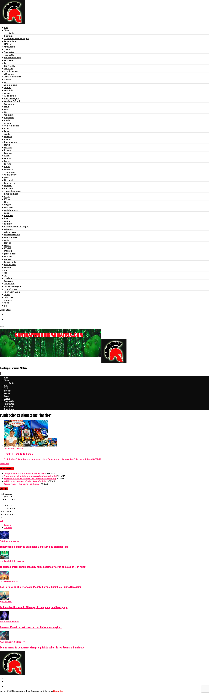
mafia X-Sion (8, 207)
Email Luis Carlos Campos (12, 57)
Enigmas (7, 144)
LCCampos (7, 199)
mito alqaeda (8, 229)
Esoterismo (8, 153)
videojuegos (8, 300)
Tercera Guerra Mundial (12, 292)
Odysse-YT (8, 393)
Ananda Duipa (8, 68)
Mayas (6, 218)
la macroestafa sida (11, 193)
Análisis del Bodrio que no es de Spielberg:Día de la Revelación (25, 481)
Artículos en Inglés (10, 85)
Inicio (6, 27)
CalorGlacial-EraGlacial (12, 101)
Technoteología (9, 283)
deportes (7, 134)
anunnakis (7, 79)
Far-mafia (7, 164)
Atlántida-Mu (8, 90)
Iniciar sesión (8, 36)
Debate (6, 131)
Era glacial (7, 150)
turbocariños (8, 297)
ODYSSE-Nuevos (9, 46)
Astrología (7, 87)
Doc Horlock (8, 136)
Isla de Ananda (9, 409)
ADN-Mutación (9, 74)
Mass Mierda (8, 215)
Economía (7, 139)
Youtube (7, 49)
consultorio (8, 120)
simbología (8, 278)
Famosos (7, 161)
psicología (7, 259)
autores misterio (10, 95)
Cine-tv (6, 112)
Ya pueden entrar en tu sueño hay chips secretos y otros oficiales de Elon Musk (30, 476)
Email (6, 385)
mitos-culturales (10, 232)
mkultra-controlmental (12, 234)
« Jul (1, 520)
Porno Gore (8, 256)
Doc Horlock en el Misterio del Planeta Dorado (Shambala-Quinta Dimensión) (30, 478)
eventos (6, 155)
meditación (8, 223)
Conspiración (8, 115)
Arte (5, 82)
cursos (6, 128)
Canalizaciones (9, 104)
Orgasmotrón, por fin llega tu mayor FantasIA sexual (21, 484)
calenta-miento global (11, 98)
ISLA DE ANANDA (9, 65)
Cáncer (6, 106)
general (6, 177)
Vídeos (6, 302)
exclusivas (7, 158)
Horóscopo (7, 390)
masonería (7, 213)
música (6, 240)
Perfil (6, 63)
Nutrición (7, 245)
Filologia (7, 166)
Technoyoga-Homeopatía (12, 286)
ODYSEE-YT (8, 44)
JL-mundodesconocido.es (12, 191)
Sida (5, 275)
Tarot (6, 388)
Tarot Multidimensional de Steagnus (16, 38)
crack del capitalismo (11, 125)
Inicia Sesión (8, 406)
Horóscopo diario (10, 41)
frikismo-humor (9, 172)
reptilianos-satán (10, 264)
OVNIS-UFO (8, 251)
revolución (7, 267)
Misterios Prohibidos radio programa (16, 226)
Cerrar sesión (8, 60)
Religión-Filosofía (10, 262)
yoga (5, 305)
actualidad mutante (11, 71)
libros (6, 202)
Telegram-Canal (9, 52)
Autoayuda (7, 93)
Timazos (7, 294)
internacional (8, 188)
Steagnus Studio (58, 691)
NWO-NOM (7, 248)
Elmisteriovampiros (10, 142)
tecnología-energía (10, 289)
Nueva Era (7, 243)
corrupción (7, 123)
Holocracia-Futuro (10, 183)
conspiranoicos (9, 117)
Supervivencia (8, 281)
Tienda (6, 30)
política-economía (10, 253)
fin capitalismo (9, 169)
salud (6, 270)
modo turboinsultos (10, 237)
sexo (5, 272)
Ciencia (6, 109)
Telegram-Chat (9, 55)
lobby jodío (7, 204)
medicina (7, 221)
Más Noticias (4, 463)
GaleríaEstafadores (10, 174)
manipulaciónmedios (11, 210)
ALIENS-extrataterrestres (12, 76)
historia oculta (9, 180)
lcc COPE (7, 196)
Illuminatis (8, 185)
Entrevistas (8, 147)
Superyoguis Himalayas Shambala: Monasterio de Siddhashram (25, 473)
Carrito (11, 33)
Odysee (6, 396)
